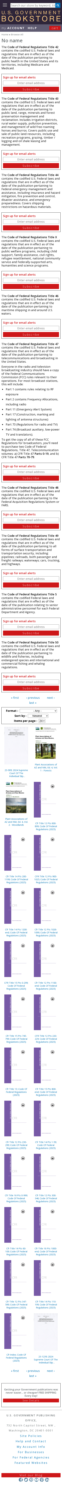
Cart (55, 28)
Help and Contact (31, 1441)
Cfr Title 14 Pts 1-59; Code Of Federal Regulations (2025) (46, 1145)
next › (51, 698)
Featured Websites (31, 1463)
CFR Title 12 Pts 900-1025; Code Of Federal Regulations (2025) (46, 879)
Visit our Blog (31, 1475)
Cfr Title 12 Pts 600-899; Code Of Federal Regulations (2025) (46, 826)
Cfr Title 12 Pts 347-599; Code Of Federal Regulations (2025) (16, 1304)
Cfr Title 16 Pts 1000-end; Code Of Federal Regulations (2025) (46, 1251)
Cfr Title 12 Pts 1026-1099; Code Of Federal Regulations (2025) (46, 932)
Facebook (21, 1480)
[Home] (31, 20)
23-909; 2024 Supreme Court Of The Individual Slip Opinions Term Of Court (16, 773)
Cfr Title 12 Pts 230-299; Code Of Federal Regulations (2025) (16, 1145)
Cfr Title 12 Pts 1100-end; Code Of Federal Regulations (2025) (46, 985)
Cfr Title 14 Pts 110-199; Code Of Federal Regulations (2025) (46, 1304)
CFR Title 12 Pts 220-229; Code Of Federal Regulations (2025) (46, 1038)
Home (4, 34)
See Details (31, 1400)
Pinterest (42, 1480)
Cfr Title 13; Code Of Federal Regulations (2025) (16, 1091)
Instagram (31, 1480)
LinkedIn (47, 1480)
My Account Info (31, 1447)
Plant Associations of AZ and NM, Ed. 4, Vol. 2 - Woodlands (16, 821)
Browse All (17, 34)
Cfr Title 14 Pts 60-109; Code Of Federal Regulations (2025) (16, 1251)
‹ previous (33, 698)
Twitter (26, 1480)
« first (15, 698)
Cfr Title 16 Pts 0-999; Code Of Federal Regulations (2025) (16, 1198)
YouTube (36, 1480)
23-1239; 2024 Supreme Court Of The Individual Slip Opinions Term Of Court (46, 1359)
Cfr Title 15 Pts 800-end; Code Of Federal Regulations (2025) (46, 1091)
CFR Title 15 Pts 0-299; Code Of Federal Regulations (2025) (16, 985)
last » (32, 703)
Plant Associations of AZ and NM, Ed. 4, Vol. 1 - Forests (46, 767)
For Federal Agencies (31, 1457)
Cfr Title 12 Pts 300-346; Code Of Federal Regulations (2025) (46, 1198)
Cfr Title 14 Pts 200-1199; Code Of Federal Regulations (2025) (16, 879)
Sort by (20, 716)
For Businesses (31, 1452)
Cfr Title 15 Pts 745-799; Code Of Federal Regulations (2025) (16, 1038)
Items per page (25, 721)
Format (11, 711)
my (13, 28)
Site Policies (31, 1436)
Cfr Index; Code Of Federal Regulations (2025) (16, 1357)
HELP (32, 28)
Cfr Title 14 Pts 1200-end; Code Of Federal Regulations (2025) (16, 932)
